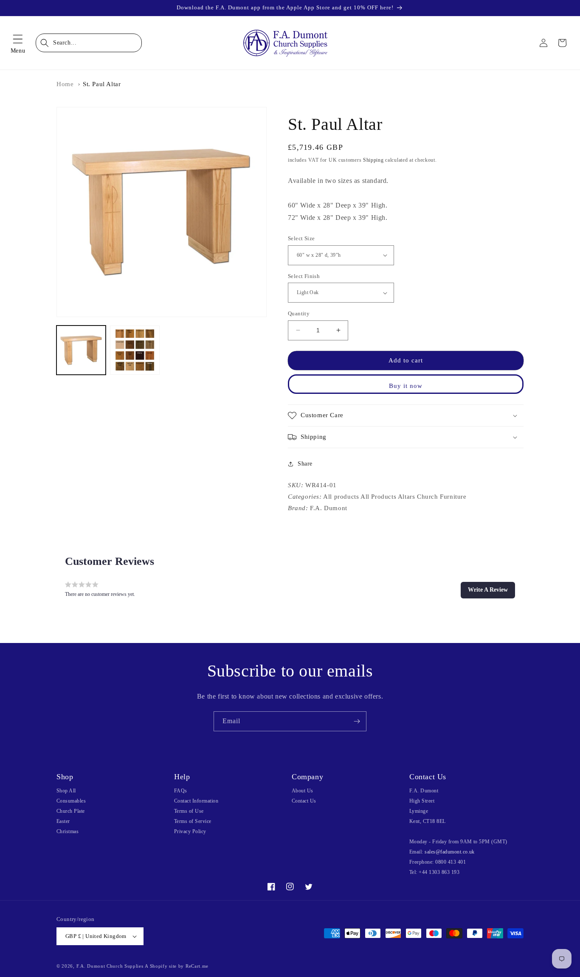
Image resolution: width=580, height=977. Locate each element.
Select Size (301, 238)
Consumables (71, 801)
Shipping (373, 160)
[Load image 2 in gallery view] (134, 350)
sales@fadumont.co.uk (450, 852)
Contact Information (196, 801)
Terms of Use (189, 811)
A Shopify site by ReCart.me (176, 966)
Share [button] (305, 463)
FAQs (180, 791)
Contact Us (304, 801)
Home (64, 84)
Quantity (299, 313)
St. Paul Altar (102, 84)
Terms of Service (192, 821)
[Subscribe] (356, 721)
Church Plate (70, 811)
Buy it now (405, 385)
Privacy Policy (190, 831)
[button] (17, 43)
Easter (63, 821)
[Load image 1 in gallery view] (81, 350)
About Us (302, 791)
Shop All (66, 791)
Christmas (67, 831)
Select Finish (304, 276)
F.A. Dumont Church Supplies (110, 966)
